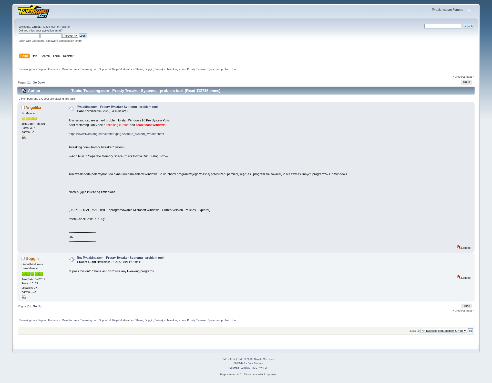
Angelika (33, 107)
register (65, 26)
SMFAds (238, 363)
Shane (139, 69)
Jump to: (414, 330)
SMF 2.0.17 (228, 359)
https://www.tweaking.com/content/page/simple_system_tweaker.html (116, 134)
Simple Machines (264, 359)
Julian (158, 69)
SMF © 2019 (245, 359)
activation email (51, 30)
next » (470, 76)
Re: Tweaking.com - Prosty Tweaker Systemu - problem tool (120, 258)
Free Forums (255, 363)
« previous (459, 76)
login (53, 26)
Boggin (149, 69)
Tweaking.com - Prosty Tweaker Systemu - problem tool (117, 107)
